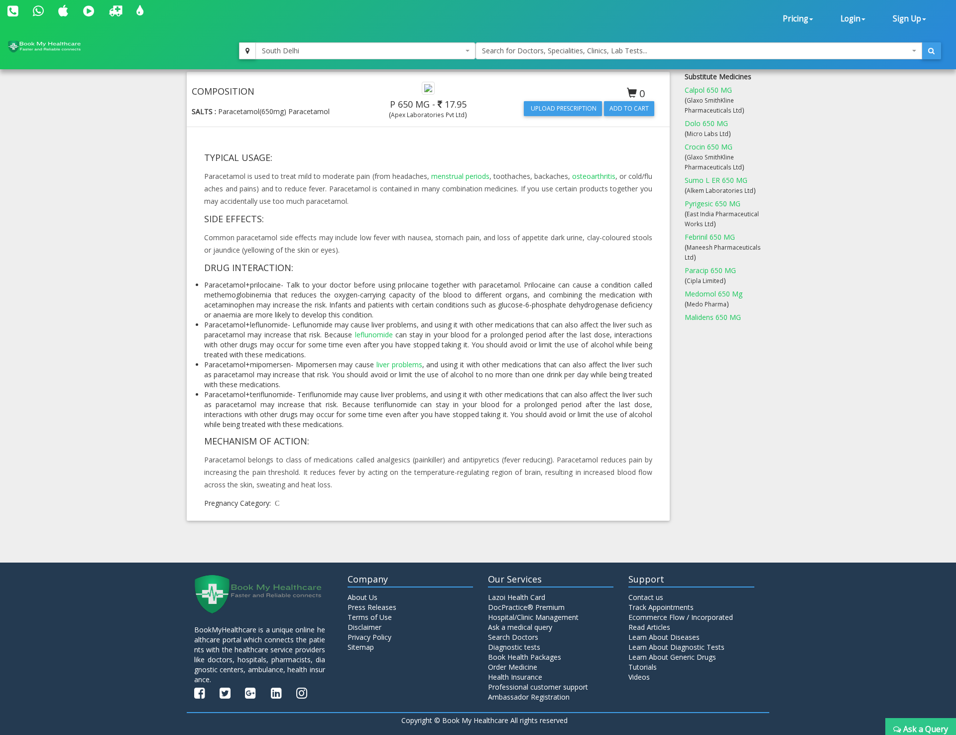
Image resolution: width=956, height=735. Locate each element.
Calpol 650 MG (708, 90)
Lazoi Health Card (516, 597)
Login (850, 18)
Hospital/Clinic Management (533, 617)
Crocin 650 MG (708, 146)
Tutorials (642, 667)
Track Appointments (661, 607)
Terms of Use (370, 617)
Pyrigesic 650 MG (712, 203)
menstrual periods (460, 176)
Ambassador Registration (529, 697)
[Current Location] (247, 50)
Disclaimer (364, 627)
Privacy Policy (369, 637)
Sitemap (361, 647)
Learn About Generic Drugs (672, 657)
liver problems (399, 364)
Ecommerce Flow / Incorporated (680, 617)
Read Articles (649, 627)
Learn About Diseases (664, 637)
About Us (362, 597)
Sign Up (907, 18)
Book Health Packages (524, 657)
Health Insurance (515, 677)
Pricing (795, 18)
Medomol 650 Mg (713, 293)
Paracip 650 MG (710, 270)
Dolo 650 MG (706, 123)
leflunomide (374, 334)
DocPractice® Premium (526, 607)
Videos (639, 677)
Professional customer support (538, 687)
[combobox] (365, 50)
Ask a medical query (520, 627)
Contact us (645, 597)
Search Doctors (513, 637)
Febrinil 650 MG (710, 237)
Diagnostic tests (514, 647)
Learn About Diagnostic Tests (676, 647)
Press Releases (372, 607)
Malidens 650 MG (713, 317)
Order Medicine (512, 667)
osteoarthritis (593, 176)
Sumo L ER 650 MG (716, 180)
